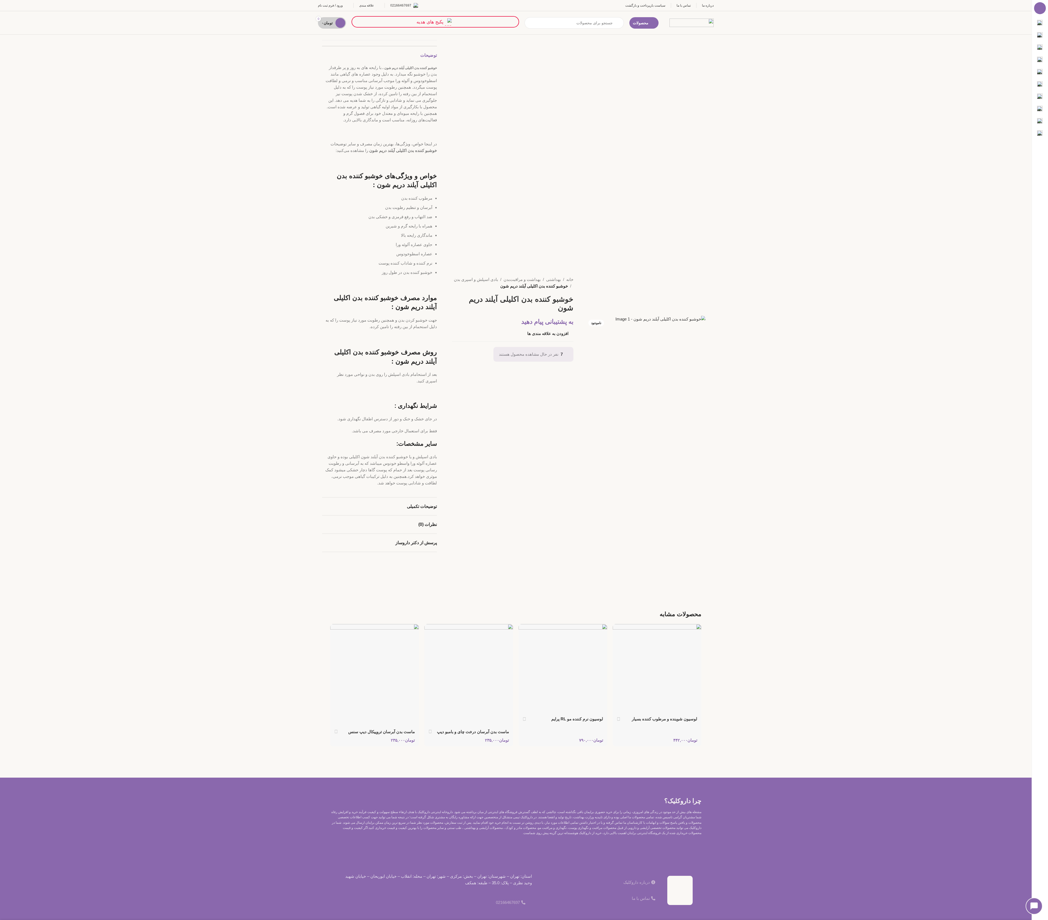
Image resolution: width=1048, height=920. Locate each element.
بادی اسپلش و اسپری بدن (476, 279)
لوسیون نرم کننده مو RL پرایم (577, 719)
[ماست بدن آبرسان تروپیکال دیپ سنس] (374, 675)
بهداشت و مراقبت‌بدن (522, 279)
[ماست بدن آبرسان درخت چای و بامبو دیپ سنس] (468, 675)
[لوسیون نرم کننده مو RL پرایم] (563, 668)
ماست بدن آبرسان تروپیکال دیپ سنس (381, 731)
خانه (569, 279)
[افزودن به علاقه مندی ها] (619, 630)
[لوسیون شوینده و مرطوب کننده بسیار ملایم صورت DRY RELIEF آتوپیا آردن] (657, 668)
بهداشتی (553, 279)
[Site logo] (691, 22)
